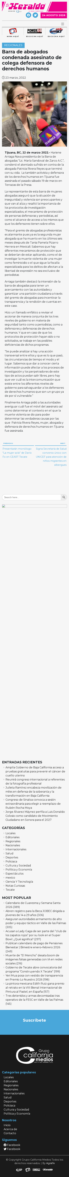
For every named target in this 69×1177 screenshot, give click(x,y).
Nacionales (13, 845)
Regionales (13, 45)
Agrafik (50, 1163)
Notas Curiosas (15, 885)
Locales (10, 833)
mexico (10, 877)
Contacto (10, 1133)
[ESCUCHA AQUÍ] (34, 31)
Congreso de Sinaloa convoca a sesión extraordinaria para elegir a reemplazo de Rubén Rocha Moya (33, 803)
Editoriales (12, 837)
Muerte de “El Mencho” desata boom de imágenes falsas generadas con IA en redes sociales (34, 959)
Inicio (7, 1125)
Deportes (12, 857)
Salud (9, 853)
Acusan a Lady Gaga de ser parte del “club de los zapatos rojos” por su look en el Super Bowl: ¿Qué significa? (36, 935)
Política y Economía (19, 869)
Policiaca (11, 861)
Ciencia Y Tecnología (19, 881)
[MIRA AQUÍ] (13, 31)
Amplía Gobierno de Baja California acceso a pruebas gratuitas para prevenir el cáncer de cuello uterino (35, 771)
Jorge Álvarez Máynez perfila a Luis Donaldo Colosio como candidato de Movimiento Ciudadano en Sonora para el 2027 (35, 815)
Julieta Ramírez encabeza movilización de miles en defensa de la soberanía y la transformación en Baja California (33, 791)
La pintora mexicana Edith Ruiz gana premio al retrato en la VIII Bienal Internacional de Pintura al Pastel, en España (35, 987)
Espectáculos (14, 873)
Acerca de (10, 1129)
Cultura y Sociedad (18, 865)
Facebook (13, 1145)
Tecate (10, 889)
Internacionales (16, 849)
